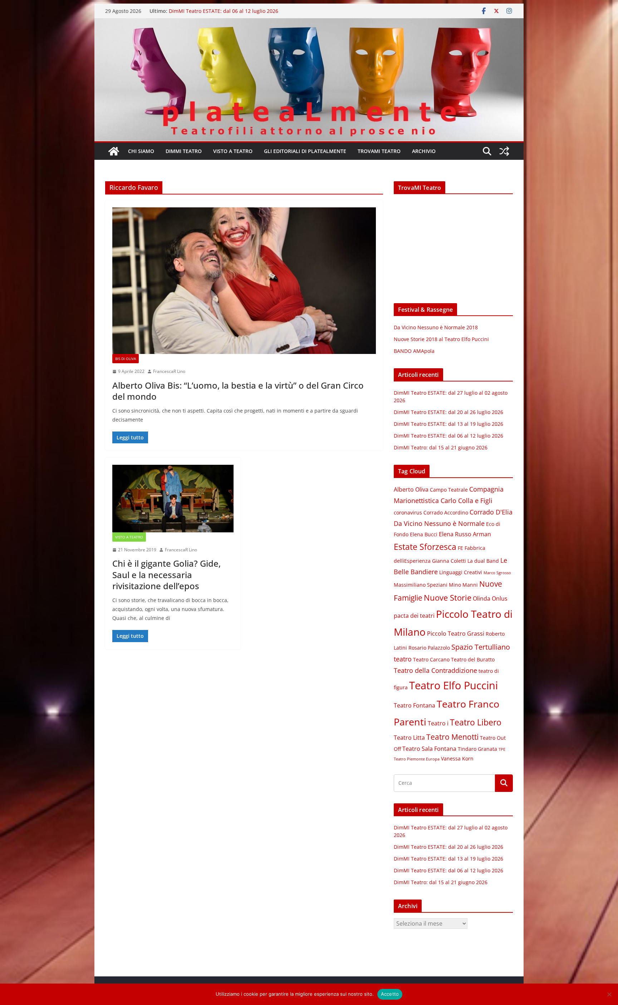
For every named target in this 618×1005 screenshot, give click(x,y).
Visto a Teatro (232, 151)
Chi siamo (141, 151)
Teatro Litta (409, 738)
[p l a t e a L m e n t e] (309, 23)
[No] (609, 994)
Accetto (390, 994)
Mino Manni (463, 585)
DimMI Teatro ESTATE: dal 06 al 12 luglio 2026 (223, 11)
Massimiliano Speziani (420, 585)
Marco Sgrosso (497, 572)
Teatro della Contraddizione (435, 670)
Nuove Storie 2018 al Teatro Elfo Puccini (441, 339)
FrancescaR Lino (169, 371)
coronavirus (408, 512)
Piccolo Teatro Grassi (455, 633)
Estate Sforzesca (425, 546)
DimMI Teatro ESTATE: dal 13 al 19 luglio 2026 (448, 423)
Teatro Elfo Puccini (453, 685)
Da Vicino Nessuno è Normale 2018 (436, 327)
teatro (403, 659)
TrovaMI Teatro (379, 151)
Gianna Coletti (449, 561)
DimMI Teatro (184, 151)
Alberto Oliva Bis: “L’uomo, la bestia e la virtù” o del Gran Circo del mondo (238, 390)
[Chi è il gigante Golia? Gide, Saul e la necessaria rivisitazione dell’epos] (173, 498)
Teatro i (438, 723)
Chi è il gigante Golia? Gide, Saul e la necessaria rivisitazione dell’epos (166, 574)
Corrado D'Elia (491, 512)
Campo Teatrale (449, 490)
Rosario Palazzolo (429, 648)
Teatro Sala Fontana (429, 749)
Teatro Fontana (414, 705)
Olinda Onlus (490, 598)
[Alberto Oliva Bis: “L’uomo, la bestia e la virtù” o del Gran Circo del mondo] (244, 280)
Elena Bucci (423, 534)
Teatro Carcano (431, 659)
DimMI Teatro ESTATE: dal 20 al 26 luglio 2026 (448, 412)
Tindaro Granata (477, 749)
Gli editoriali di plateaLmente (305, 151)
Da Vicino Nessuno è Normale (439, 523)
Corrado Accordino (445, 512)
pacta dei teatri (414, 616)
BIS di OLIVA (125, 358)
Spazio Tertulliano (480, 647)
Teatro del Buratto (473, 659)
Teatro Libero (475, 722)
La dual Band (483, 561)
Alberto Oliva (411, 489)
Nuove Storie (447, 597)
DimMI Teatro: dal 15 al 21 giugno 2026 (440, 447)
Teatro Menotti (452, 737)
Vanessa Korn (457, 758)
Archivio (424, 151)
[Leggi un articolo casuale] (504, 151)
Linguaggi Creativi (460, 572)
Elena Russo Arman (465, 534)
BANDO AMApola (414, 351)
